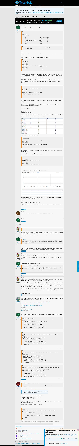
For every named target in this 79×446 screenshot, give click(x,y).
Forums (16, 5)
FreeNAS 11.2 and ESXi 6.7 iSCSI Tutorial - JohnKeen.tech (30, 390)
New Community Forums (64, 443)
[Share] (61, 25)
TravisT (18, 436)
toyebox (19, 431)
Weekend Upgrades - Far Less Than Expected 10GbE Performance (28, 433)
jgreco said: (23, 239)
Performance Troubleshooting (23, 435)
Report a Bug (39, 5)
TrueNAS (61, 2)
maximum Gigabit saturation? (22, 430)
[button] (22, 5)
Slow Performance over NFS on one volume (25, 438)
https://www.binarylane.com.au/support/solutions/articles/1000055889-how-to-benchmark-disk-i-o (35, 302)
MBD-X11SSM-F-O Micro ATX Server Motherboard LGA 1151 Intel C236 (32, 304)
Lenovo (22, 310)
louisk (61, 428)
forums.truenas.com (56, 438)
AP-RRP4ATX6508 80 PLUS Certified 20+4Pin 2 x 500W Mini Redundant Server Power (32, 305)
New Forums (78, 266)
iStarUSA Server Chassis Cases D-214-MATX (26, 309)
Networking (24, 431)
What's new (19, 5)
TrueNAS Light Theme (19, 445)
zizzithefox (18, 386)
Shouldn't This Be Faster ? (22, 428)
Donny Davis (18, 301)
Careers (44, 5)
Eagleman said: (24, 228)
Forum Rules (27, 7)
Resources (34, 5)
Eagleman (17, 17)
